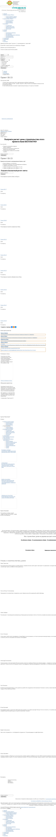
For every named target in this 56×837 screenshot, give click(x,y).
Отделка (5, 824)
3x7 (8, 334)
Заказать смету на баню (6, 131)
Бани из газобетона (10, 443)
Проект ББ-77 (4, 189)
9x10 (35, 345)
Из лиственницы (5, 496)
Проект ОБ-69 (4, 320)
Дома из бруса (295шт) (11, 813)
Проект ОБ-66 (4, 289)
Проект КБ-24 (4, 255)
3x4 (3, 334)
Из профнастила (10, 831)
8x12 (38, 345)
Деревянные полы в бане (7, 495)
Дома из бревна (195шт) (11, 812)
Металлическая (10, 480)
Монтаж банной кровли (8, 436)
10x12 (29, 350)
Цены (4, 834)
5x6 (17, 334)
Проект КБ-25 (4, 270)
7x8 (30, 334)
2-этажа (3, 344)
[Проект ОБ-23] (7, 124)
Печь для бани (6, 437)
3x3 (2, 334)
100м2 (5, 345)
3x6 (6, 334)
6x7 (24, 334)
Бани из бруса (4, 336)
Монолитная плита (10, 432)
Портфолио (5, 833)
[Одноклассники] (13, 327)
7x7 (28, 334)
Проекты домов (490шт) (8, 811)
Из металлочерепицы (11, 826)
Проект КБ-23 (4, 239)
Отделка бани (5, 462)
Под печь (8, 434)
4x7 (14, 334)
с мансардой (7, 348)
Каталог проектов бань (8, 421)
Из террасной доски (9, 497)
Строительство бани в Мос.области (8, 439)
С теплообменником (8, 482)
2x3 (2, 337)
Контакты (5, 835)
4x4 (9, 334)
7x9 (24, 345)
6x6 (22, 334)
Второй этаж (5, 61)
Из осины (11, 496)
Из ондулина (9, 827)
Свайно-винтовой (10, 431)
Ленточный (8, 433)
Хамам (7, 446)
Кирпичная (4, 480)
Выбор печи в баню (6, 479)
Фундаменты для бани (8, 429)
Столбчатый (9, 430)
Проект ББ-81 (4, 204)
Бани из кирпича (9, 444)
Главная (5, 810)
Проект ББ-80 (4, 220)
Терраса (4, 64)
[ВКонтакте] (12, 327)
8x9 (30, 345)
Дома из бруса (4, 342)
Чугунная (4, 481)
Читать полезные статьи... (6, 380)
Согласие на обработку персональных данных (41, 800)
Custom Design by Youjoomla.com (27, 807)
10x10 (44, 345)
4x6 (13, 334)
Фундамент (3, 58)
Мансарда (4, 62)
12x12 (34, 350)
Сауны (7, 447)
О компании (6, 832)
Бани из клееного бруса (11, 442)
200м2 (10, 345)
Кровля (5, 825)
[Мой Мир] (15, 327)
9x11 (40, 345)
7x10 (26, 345)
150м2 (8, 345)
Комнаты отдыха (5, 465)
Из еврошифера (9, 830)
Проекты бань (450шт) (8, 814)
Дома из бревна (4, 346)
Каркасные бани (4, 339)
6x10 (20, 345)
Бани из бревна (4, 333)
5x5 (16, 334)
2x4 (3, 337)
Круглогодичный (6, 65)
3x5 (5, 334)
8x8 (31, 334)
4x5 (11, 334)
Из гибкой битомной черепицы (13, 829)
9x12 (42, 345)
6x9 (27, 334)
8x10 (32, 345)
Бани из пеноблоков (10, 445)
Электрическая (9, 481)
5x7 (19, 334)
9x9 (33, 334)
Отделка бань (6, 435)
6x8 (25, 334)
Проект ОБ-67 (4, 305)
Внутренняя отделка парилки (8, 464)
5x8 (20, 334)
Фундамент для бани (6, 449)
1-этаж (2, 344)
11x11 (31, 350)
